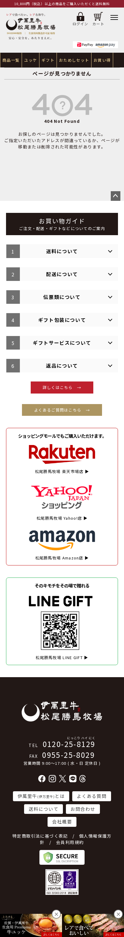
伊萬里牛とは (41, 796)
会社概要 (62, 821)
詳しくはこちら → (62, 387)
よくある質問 (92, 796)
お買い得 (102, 60)
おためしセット (74, 60)
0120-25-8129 (62, 744)
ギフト (48, 60)
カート (98, 23)
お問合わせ (82, 809)
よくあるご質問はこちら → (62, 410)
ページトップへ (115, 196)
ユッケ (30, 60)
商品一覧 (11, 60)
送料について (43, 809)
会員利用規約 (70, 842)
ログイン (80, 23)
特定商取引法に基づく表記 (40, 836)
